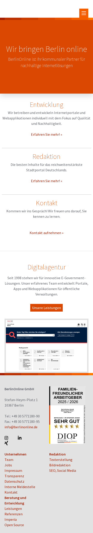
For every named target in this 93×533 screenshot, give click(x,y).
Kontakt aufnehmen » (46, 232)
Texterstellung (60, 459)
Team (9, 459)
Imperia (11, 519)
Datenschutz (14, 481)
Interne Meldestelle (20, 487)
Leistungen (13, 508)
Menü (83, 13)
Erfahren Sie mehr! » (46, 134)
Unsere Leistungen (46, 307)
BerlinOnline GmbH (23, 8)
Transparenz (14, 476)
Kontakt (11, 492)
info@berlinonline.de (21, 427)
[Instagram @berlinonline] (7, 438)
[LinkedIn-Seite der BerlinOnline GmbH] (20, 438)
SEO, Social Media (62, 470)
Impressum (13, 470)
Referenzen (14, 514)
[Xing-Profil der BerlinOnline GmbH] (7, 443)
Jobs (8, 465)
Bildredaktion (59, 465)
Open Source (14, 525)
